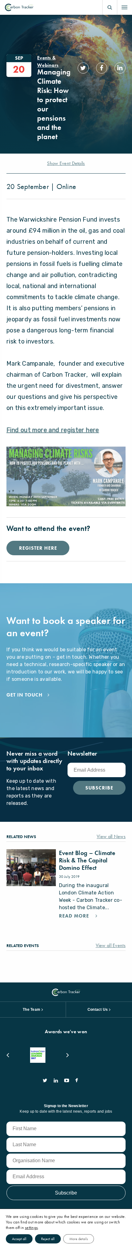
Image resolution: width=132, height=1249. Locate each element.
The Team (31, 1009)
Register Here (38, 548)
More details (78, 1238)
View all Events (111, 945)
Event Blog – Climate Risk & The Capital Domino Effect (87, 860)
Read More (75, 916)
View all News (111, 836)
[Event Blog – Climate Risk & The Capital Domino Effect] (31, 867)
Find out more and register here (52, 430)
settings (31, 1227)
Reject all (48, 1238)
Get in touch (24, 695)
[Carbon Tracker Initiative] (19, 7)
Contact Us (97, 1009)
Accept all (19, 1238)
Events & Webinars (47, 61)
